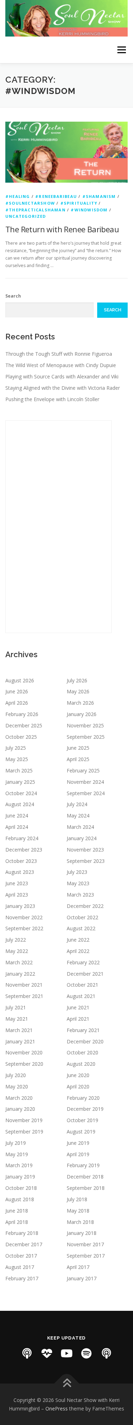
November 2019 (24, 1120)
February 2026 (21, 714)
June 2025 (78, 747)
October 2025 (21, 736)
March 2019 (19, 1165)
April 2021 (78, 1018)
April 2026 (16, 702)
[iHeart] (46, 1353)
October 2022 (82, 917)
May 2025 (16, 759)
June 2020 (78, 1075)
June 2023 (16, 883)
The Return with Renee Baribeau (62, 229)
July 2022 (15, 939)
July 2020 (15, 1075)
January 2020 (20, 1108)
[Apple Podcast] (27, 1353)
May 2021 (16, 1018)
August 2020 (81, 1063)
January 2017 (81, 1278)
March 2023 (80, 894)
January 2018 (81, 1233)
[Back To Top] (66, 1383)
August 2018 (19, 1199)
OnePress (56, 1408)
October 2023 (21, 861)
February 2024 (21, 838)
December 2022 (85, 906)
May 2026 (78, 691)
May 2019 (16, 1154)
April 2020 (78, 1086)
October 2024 (21, 793)
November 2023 (85, 849)
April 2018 (16, 1222)
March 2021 (19, 1030)
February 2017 (21, 1278)
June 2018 (16, 1210)
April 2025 (78, 759)
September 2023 (86, 861)
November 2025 (85, 725)
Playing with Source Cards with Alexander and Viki (61, 376)
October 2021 (82, 984)
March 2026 (80, 702)
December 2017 (23, 1244)
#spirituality (79, 203)
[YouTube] (66, 1353)
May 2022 (16, 951)
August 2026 (19, 680)
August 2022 (81, 928)
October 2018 (21, 1188)
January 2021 (20, 1041)
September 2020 (24, 1063)
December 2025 (23, 725)
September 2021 (24, 996)
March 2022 (19, 962)
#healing (17, 196)
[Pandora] (106, 1353)
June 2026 (16, 691)
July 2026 (77, 680)
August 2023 (19, 872)
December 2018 (85, 1176)
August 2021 (81, 996)
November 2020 (24, 1052)
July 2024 (77, 804)
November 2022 (24, 917)
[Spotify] (86, 1353)
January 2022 (20, 973)
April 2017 (78, 1267)
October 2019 (82, 1120)
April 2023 (16, 894)
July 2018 (77, 1199)
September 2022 (24, 928)
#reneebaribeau (56, 196)
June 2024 (16, 815)
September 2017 (86, 1255)
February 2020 (83, 1097)
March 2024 (80, 827)
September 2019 (24, 1131)
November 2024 (85, 781)
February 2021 (83, 1030)
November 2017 (85, 1244)
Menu (121, 50)
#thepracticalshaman (35, 209)
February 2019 (83, 1165)
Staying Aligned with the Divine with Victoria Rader (62, 387)
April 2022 (78, 951)
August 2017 (19, 1267)
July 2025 (15, 747)
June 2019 (78, 1143)
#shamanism (99, 196)
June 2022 (78, 939)
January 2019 (20, 1176)
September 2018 (86, 1188)
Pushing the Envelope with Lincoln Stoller (52, 399)
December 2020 (85, 1041)
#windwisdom (89, 209)
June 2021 (78, 1007)
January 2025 (20, 781)
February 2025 (83, 770)
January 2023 (20, 906)
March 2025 (19, 770)
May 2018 (78, 1210)
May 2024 (78, 815)
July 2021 (15, 1007)
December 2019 (85, 1108)
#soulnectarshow (30, 203)
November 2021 (24, 984)
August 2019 (81, 1131)
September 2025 (86, 736)
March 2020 (19, 1097)
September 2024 (86, 793)
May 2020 (16, 1086)
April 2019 (78, 1154)
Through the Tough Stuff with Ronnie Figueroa (58, 353)
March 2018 (80, 1222)
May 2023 (78, 883)
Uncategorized (25, 216)
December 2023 (23, 849)
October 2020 (82, 1052)
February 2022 (83, 962)
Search (13, 296)
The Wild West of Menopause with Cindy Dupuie (60, 365)
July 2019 (15, 1143)
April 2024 (16, 827)
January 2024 (81, 838)
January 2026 (81, 714)
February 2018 (21, 1233)
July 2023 (77, 872)
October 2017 (21, 1255)
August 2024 (19, 804)
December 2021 (85, 973)
